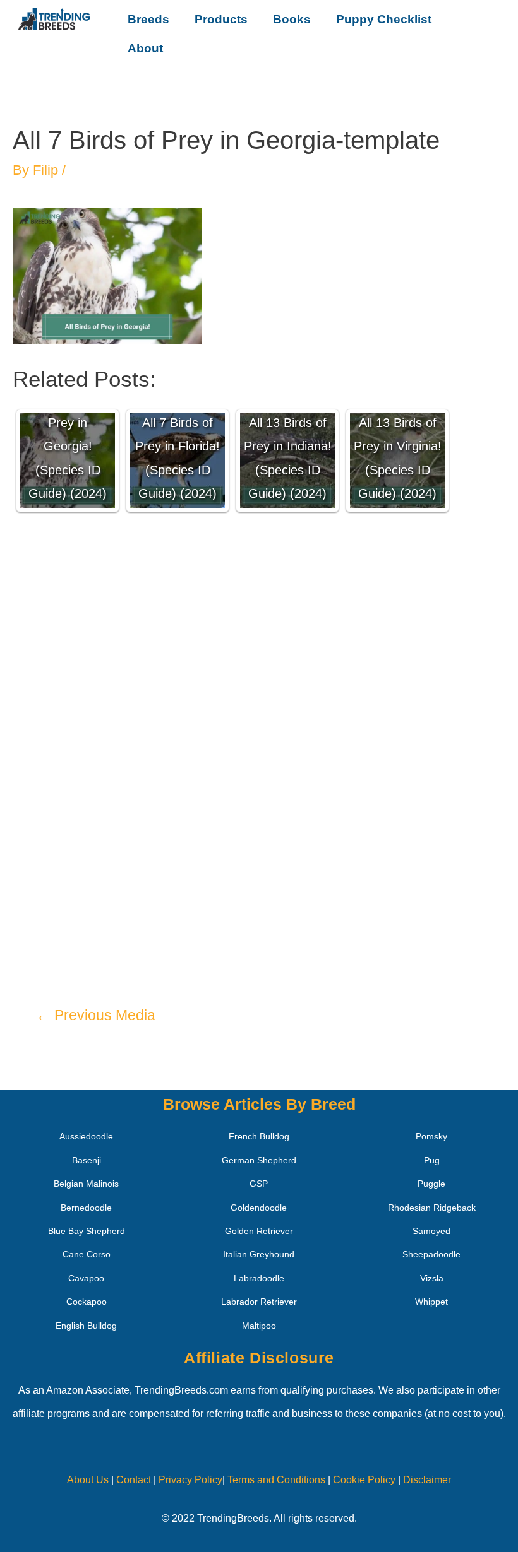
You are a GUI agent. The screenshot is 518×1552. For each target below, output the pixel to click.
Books (292, 19)
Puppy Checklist (383, 19)
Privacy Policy (190, 1479)
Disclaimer (427, 1479)
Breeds (148, 19)
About (145, 48)
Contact (132, 1479)
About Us (88, 1479)
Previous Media (95, 1015)
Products (221, 19)
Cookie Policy (364, 1479)
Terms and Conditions (276, 1479)
